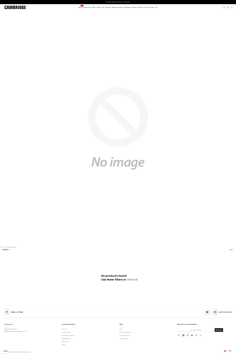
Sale (156, 7)
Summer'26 (87, 7)
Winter (140, 7)
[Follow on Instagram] (188, 335)
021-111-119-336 (12, 329)
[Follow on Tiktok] (196, 335)
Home (2, 247)
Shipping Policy (66, 338)
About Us (64, 329)
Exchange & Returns (68, 335)
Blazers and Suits (117, 7)
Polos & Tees (100, 7)
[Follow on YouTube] (192, 335)
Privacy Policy (66, 332)
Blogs (63, 345)
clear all (132, 279)
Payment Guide (124, 335)
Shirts (94, 7)
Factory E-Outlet (148, 7)
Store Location (124, 338)
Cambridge (13, 352)
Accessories (127, 7)
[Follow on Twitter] (183, 335)
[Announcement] (118, 2)
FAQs (121, 329)
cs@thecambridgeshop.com (17, 331)
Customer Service (125, 332)
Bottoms (108, 7)
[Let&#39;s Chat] (201, 335)
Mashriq (134, 7)
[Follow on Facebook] (179, 335)
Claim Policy (66, 341)
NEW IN (80, 7)
